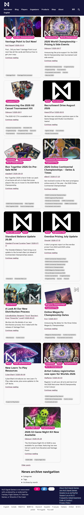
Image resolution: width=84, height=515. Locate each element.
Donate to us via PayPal (68, 493)
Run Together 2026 (12, 206)
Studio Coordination (52, 133)
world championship (27, 206)
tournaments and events (53, 72)
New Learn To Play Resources (16, 369)
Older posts (26, 465)
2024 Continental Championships (56, 259)
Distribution (11, 305)
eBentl (46, 177)
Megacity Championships (55, 305)
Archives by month (30, 482)
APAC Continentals (68, 200)
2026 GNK (29, 459)
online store (20, 337)
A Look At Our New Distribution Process (17, 310)
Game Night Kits (32, 428)
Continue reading (11, 58)
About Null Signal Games (69, 488)
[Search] (79, 9)
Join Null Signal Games (68, 490)
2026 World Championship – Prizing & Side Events (61, 43)
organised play (69, 66)
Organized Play (50, 69)
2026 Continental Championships (56, 195)
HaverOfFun (49, 112)
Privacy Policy (64, 503)
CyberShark (10, 375)
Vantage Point (11, 75)
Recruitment (58, 101)
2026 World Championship (54, 66)
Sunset (67, 278)
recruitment (60, 130)
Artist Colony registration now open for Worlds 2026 (59, 372)
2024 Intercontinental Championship (57, 261)
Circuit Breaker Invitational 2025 (55, 273)
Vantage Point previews (25, 75)
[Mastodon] (44, 489)
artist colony (68, 399)
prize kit (33, 130)
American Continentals (53, 200)
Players (24, 9)
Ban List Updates (13, 232)
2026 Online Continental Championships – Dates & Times (59, 169)
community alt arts (51, 402)
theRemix (48, 378)
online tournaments (52, 276)
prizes (60, 278)
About (60, 9)
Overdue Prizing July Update (61, 236)
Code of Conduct (65, 500)
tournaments (62, 69)
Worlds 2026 (50, 75)
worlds (66, 72)
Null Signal (9, 45)
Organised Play (51, 37)
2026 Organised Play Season (54, 198)
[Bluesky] (51, 489)
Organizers (34, 9)
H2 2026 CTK (28, 127)
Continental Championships (56, 159)
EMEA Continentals (71, 203)
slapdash (8, 174)
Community (10, 159)
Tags (25, 479)
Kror (46, 319)
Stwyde (47, 240)
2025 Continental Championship (55, 264)
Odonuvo (47, 48)
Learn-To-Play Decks (13, 402)
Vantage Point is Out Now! (21, 41)
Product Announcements (24, 37)
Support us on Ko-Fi (67, 495)
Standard (9, 278)
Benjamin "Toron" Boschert (27, 316)
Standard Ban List (20, 278)
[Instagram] (37, 489)
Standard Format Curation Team (17, 243)
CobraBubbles (10, 316)
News (8, 37)
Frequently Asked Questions (70, 498)
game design (50, 130)
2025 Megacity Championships (55, 270)
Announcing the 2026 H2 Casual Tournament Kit (19, 107)
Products (45, 9)
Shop (54, 9)
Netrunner (8, 9)
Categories (27, 476)
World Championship (68, 37)
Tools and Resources (22, 363)
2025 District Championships (54, 267)
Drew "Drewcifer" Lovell (14, 318)
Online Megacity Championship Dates (56, 313)
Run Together (30, 203)
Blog (17, 9)
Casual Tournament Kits (14, 127)
